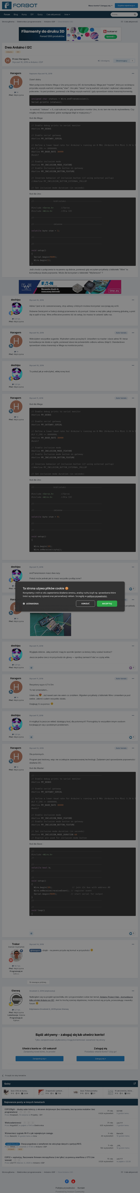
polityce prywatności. (97, 596)
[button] (31, 603)
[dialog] (70, 597)
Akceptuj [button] (107, 603)
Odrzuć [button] (85, 603)
